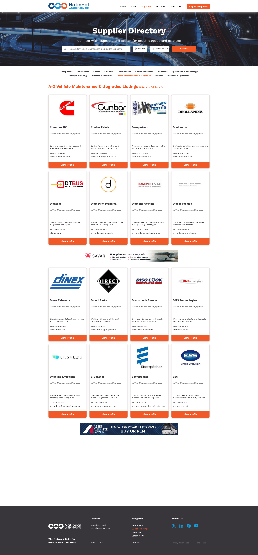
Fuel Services (124, 72)
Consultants (83, 72)
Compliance (67, 72)
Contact (136, 542)
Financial (108, 72)
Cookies (189, 543)
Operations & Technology (185, 72)
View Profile (67, 165)
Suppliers (146, 6)
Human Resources (144, 72)
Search (184, 48)
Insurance (162, 72)
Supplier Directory (129, 30)
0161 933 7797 (98, 543)
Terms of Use (200, 543)
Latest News (176, 6)
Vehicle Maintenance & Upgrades (134, 76)
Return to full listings (151, 87)
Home (122, 6)
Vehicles (159, 76)
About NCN (137, 525)
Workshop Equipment (178, 76)
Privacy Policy (178, 543)
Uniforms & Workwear (102, 76)
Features (160, 6)
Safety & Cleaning (78, 76)
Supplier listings (140, 528)
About (133, 6)
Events (96, 72)
